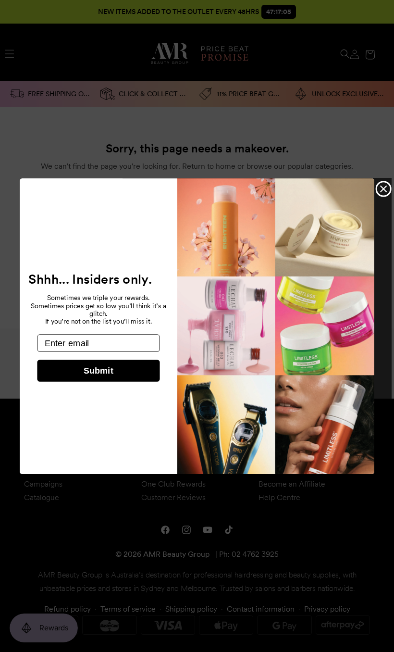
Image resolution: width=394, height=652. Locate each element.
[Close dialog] (384, 189)
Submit (98, 371)
